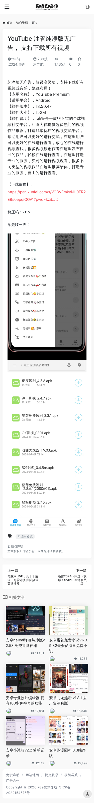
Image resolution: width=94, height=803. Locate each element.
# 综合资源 (25, 536)
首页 (9, 23)
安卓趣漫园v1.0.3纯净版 (67, 753)
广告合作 (13, 780)
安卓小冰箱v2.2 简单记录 (25, 753)
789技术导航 (47, 787)
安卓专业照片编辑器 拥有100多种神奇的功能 (25, 700)
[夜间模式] (87, 7)
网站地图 (32, 775)
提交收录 (51, 775)
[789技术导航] (47, 7)
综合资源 (22, 23)
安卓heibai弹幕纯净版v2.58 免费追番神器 (25, 643)
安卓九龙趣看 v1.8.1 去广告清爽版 (68, 700)
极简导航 (71, 775)
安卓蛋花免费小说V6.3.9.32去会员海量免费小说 (68, 645)
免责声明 (13, 775)
